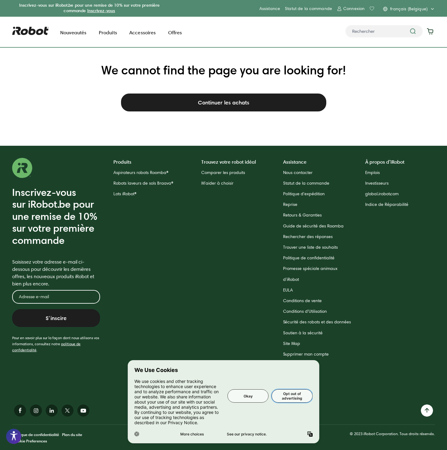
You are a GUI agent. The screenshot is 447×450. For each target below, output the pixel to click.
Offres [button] (175, 32)
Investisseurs (377, 183)
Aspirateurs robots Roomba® (140, 172)
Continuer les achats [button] (223, 102)
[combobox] (384, 31)
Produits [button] (108, 32)
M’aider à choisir (217, 183)
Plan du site (72, 434)
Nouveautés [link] (73, 32)
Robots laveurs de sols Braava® (143, 183)
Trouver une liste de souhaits (310, 247)
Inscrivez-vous (101, 10)
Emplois (372, 172)
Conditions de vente (302, 300)
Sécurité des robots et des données (317, 322)
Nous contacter (298, 172)
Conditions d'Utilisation (305, 311)
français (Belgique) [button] (409, 9)
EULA (288, 290)
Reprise (290, 204)
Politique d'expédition (304, 193)
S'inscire (56, 318)
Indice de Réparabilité (386, 204)
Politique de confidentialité (308, 258)
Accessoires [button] (142, 32)
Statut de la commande (308, 8)
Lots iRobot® (125, 193)
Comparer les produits (223, 172)
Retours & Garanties (302, 215)
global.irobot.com (382, 193)
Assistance (269, 8)
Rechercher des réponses (308, 236)
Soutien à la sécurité (303, 333)
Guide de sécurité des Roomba (313, 226)
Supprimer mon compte (306, 354)
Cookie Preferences (29, 440)
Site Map (291, 343)
